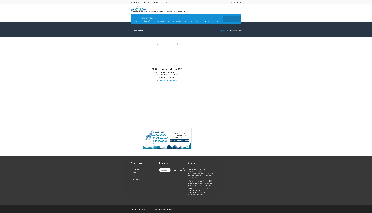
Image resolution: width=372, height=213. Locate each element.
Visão (134, 176)
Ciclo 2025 (188, 21)
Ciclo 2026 (176, 21)
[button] (239, 19)
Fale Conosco (136, 179)
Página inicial (223, 31)
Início (135, 21)
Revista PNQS (162, 21)
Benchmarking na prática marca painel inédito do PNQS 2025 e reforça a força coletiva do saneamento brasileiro (198, 191)
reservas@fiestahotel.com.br (167, 81)
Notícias (215, 21)
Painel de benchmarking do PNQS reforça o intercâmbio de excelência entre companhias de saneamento (199, 183)
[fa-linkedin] (234, 2)
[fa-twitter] (237, 2)
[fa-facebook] (231, 2)
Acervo (205, 21)
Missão (134, 173)
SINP (198, 21)
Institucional (146, 19)
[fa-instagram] (240, 2)
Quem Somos (136, 169)
